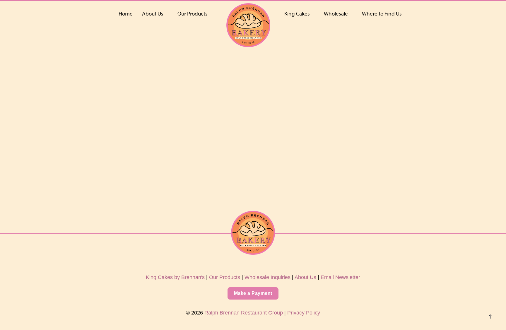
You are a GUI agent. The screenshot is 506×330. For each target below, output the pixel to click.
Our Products (192, 13)
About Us (152, 13)
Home (126, 13)
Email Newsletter (340, 277)
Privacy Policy (303, 313)
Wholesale (336, 13)
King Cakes (297, 13)
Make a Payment (253, 293)
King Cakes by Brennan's (175, 277)
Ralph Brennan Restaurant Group (243, 313)
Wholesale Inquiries (267, 277)
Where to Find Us (382, 13)
